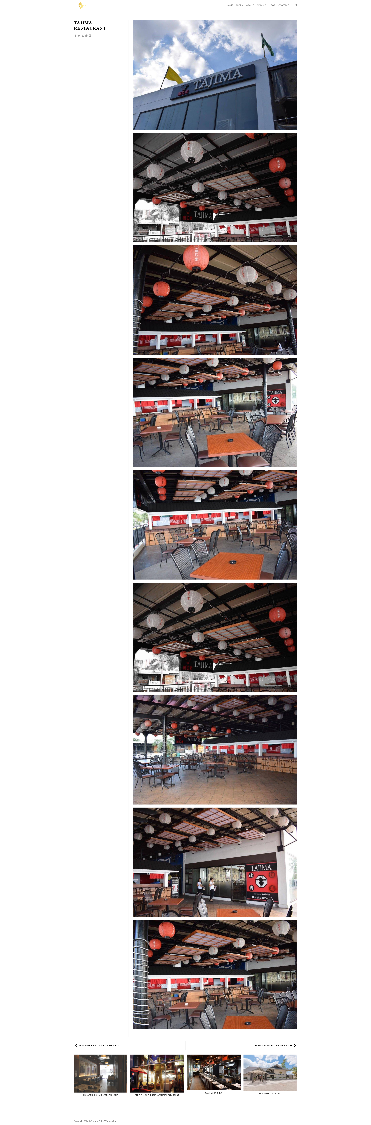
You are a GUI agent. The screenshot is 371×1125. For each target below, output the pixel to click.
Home (230, 5)
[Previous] (74, 1086)
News (272, 5)
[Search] (296, 5)
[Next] (297, 1086)
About (250, 5)
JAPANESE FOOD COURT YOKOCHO (99, 1045)
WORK (239, 5)
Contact (283, 5)
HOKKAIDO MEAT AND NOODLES (273, 1045)
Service (261, 5)
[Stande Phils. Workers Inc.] (88, 5)
